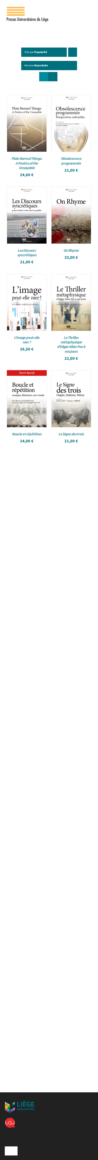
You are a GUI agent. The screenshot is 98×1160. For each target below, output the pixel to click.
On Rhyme (71, 250)
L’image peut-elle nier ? (27, 340)
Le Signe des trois (71, 434)
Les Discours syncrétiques (26, 253)
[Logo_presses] (28, 8)
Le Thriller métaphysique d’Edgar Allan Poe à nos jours (71, 344)
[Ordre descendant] (72, 52)
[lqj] (10, 1119)
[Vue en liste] (52, 76)
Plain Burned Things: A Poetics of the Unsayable (27, 163)
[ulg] (19, 1102)
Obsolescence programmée (71, 161)
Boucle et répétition (27, 434)
